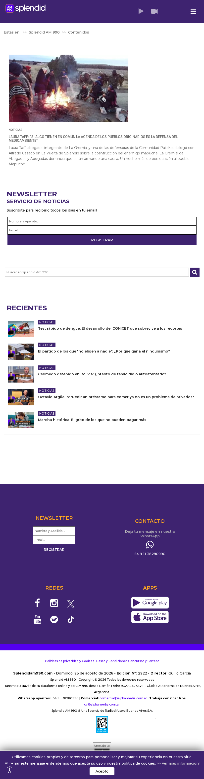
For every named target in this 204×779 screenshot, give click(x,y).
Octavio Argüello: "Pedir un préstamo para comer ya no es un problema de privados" (116, 397)
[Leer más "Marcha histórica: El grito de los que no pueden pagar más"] (21, 420)
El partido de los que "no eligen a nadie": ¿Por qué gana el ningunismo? (104, 351)
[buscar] (195, 272)
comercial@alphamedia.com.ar (123, 698)
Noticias (15, 130)
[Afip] (102, 724)
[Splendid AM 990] (25, 8)
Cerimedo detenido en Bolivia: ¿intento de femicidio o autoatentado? (102, 374)
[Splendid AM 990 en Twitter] (70, 603)
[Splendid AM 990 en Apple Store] (150, 617)
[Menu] (193, 12)
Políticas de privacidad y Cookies (69, 661)
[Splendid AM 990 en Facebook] (37, 603)
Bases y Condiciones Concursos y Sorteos (127, 661)
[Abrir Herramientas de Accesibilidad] (10, 769)
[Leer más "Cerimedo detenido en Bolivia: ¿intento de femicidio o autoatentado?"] (21, 374)
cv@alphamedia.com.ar (102, 704)
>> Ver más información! (178, 763)
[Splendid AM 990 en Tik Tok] (70, 619)
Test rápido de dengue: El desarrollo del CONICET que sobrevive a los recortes (110, 328)
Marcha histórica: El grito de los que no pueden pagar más (92, 420)
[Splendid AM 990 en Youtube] (37, 619)
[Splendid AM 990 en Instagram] (54, 603)
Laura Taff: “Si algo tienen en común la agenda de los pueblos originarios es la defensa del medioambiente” (93, 138)
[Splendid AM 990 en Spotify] (54, 619)
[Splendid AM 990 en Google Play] (150, 603)
